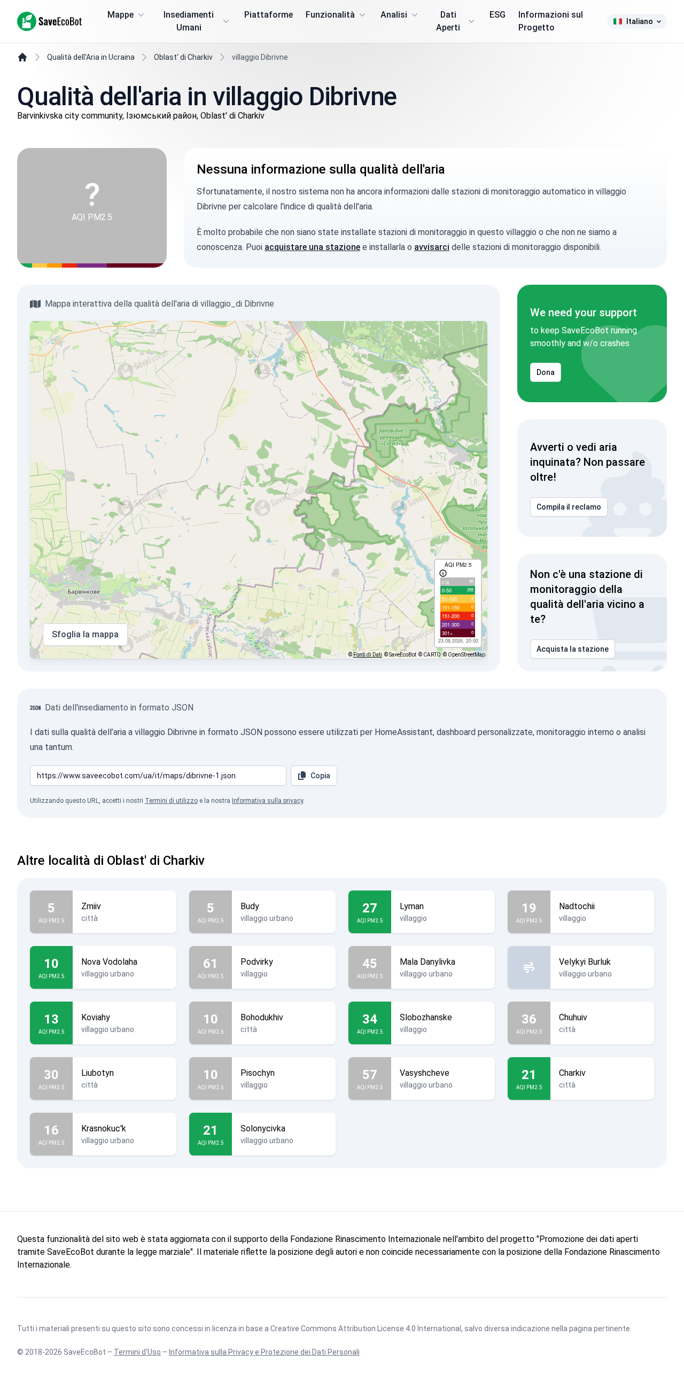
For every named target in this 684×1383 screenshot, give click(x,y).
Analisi (393, 15)
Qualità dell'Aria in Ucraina (91, 57)
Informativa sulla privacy (267, 800)
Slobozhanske (426, 1017)
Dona (546, 372)
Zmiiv (91, 906)
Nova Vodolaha (109, 962)
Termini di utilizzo (171, 800)
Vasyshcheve (424, 1073)
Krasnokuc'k (103, 1128)
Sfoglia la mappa (85, 634)
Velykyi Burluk (585, 962)
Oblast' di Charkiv (183, 57)
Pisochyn (257, 1073)
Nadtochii (577, 906)
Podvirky (256, 962)
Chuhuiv (573, 1017)
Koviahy (95, 1017)
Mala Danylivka (427, 962)
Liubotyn (97, 1073)
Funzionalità (330, 15)
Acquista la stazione (573, 649)
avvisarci (431, 247)
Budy (249, 906)
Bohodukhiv (261, 1017)
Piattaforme (268, 15)
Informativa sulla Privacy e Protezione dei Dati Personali (264, 1352)
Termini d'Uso (137, 1352)
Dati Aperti (448, 21)
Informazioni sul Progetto (550, 21)
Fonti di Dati (367, 655)
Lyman (412, 906)
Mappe (120, 15)
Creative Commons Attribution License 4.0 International (365, 1328)
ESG (497, 15)
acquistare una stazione (312, 247)
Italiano (639, 21)
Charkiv (572, 1073)
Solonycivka (262, 1128)
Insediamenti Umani (189, 21)
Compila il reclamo (569, 507)
